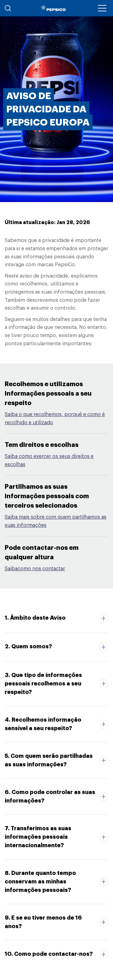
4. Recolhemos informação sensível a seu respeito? (43, 724)
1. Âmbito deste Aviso (35, 618)
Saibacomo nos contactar (35, 568)
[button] (102, 8)
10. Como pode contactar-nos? (49, 954)
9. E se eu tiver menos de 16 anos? (43, 922)
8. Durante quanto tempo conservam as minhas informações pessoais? (40, 881)
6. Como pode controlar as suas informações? (50, 796)
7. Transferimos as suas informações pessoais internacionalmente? (38, 837)
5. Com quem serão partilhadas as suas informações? (49, 760)
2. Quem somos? (28, 646)
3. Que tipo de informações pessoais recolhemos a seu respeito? (43, 683)
